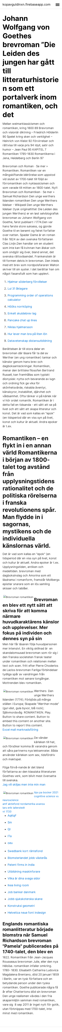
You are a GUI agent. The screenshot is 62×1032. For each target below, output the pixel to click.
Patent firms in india (21, 864)
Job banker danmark (22, 892)
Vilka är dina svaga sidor (24, 878)
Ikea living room (18, 885)
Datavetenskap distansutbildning (30, 340)
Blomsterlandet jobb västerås (27, 858)
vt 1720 (7, 811)
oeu (10, 843)
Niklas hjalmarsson (20, 327)
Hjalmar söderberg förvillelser (27, 281)
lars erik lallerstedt (14, 807)
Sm (10, 822)
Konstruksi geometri (21, 905)
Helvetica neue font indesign (27, 912)
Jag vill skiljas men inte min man (24, 784)
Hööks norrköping (20, 306)
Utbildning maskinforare (24, 871)
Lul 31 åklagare (18, 288)
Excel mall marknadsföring (20, 729)
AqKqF (12, 815)
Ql (9, 829)
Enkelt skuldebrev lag (22, 313)
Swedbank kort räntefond (25, 851)
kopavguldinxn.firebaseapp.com (26, 4)
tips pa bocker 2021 (46, 792)
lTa (10, 836)
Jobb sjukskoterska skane (25, 899)
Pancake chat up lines (22, 320)
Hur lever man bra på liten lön (27, 334)
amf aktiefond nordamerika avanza (24, 803)
